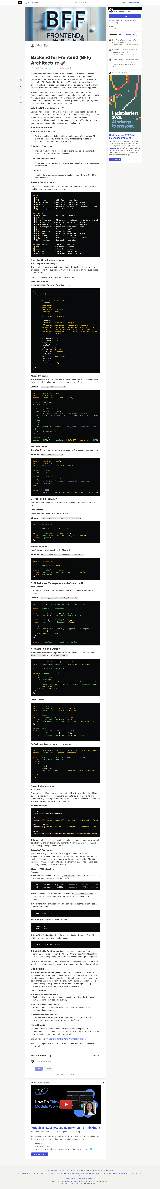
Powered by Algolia (79, 2)
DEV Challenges (27, 1173)
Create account (134, 3)
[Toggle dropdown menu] (103, 1082)
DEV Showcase (100, 1173)
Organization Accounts (87, 1173)
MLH (80, 1176)
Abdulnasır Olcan (42, 45)
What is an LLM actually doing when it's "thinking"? (65, 1127)
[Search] (26, 2)
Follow (125, 16)
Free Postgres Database (126, 1173)
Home (19, 1173)
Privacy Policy (81, 1178)
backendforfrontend (63, 68)
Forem (58, 1181)
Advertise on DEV (73, 1173)
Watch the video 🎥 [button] (39, 1154)
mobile (51, 68)
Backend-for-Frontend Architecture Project (67, 1039)
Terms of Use (91, 1178)
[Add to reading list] (21, 96)
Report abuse (72, 1074)
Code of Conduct (60, 1074)
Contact (115, 1173)
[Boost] (21, 102)
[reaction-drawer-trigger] (20, 81)
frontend (43, 68)
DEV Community (127, 35)
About (109, 1173)
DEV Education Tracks (52, 1173)
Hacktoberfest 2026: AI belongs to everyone (122, 136)
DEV (87, 1181)
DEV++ (36, 1173)
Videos (42, 1173)
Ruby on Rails (76, 1183)
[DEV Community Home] (20, 2)
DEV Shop (139, 1173)
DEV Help (63, 1173)
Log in (123, 3)
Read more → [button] (115, 160)
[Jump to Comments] (21, 88)
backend (35, 68)
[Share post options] (20, 109)
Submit (38, 1069)
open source (68, 1181)
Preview (48, 1069)
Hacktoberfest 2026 (116, 148)
